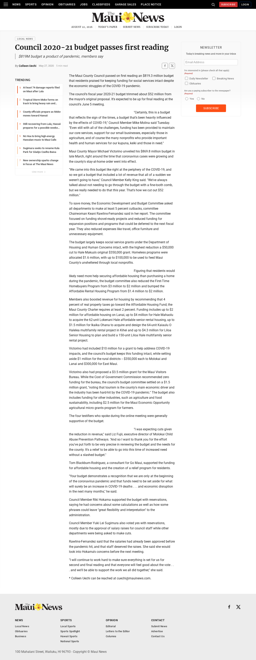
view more (37, 171)
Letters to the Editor (118, 631)
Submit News (132, 27)
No (203, 98)
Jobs (83, 4)
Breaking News (225, 78)
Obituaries (66, 4)
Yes (191, 98)
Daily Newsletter (198, 78)
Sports (30, 4)
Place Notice (151, 4)
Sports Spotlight (70, 631)
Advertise (157, 631)
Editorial (111, 626)
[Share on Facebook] (165, 65)
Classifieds (101, 4)
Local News (25, 39)
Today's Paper (107, 27)
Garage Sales (125, 4)
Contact (158, 620)
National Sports (69, 641)
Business (20, 636)
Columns (111, 636)
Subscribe (228, 4)
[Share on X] (172, 65)
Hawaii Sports (68, 636)
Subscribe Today (157, 27)
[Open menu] (6, 4)
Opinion (47, 4)
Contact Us (158, 636)
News (16, 4)
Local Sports (68, 626)
